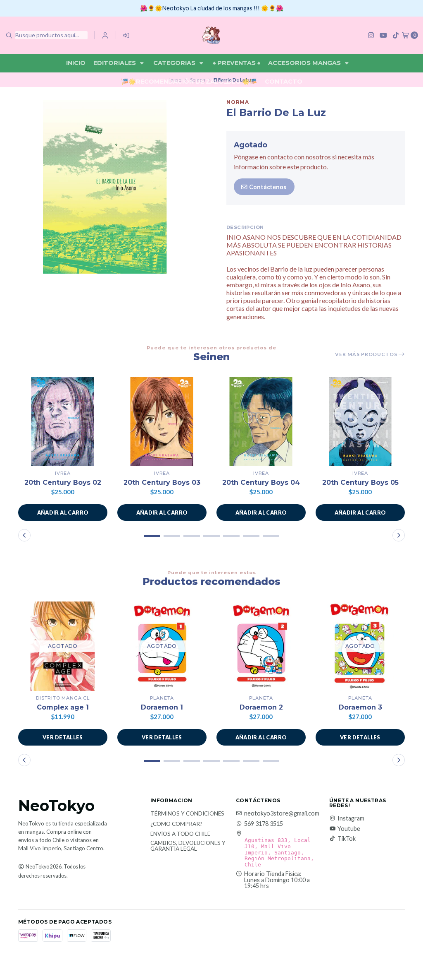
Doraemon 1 (162, 707)
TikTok (346, 839)
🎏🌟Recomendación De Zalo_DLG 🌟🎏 (189, 81)
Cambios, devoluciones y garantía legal (188, 846)
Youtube (348, 829)
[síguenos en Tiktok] (396, 35)
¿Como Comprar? (176, 824)
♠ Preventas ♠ (236, 63)
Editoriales (115, 63)
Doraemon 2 (261, 707)
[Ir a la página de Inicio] (211, 35)
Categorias (175, 63)
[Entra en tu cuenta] (105, 35)
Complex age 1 (63, 707)
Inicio (76, 63)
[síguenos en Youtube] (383, 35)
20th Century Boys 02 (62, 482)
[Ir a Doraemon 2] (261, 646)
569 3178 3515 (263, 824)
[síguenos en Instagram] (371, 35)
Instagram (350, 818)
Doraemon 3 (360, 707)
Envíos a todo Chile (180, 834)
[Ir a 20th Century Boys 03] (162, 421)
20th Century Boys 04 (261, 482)
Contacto (283, 81)
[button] (62, 512)
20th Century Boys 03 (162, 482)
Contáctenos (267, 186)
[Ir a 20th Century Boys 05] (360, 421)
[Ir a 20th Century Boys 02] (62, 421)
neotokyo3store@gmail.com (281, 813)
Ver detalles (63, 737)
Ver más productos (367, 354)
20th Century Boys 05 (360, 482)
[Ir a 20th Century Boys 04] (261, 421)
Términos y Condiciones (187, 814)
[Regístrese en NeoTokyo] (127, 35)
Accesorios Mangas (305, 63)
